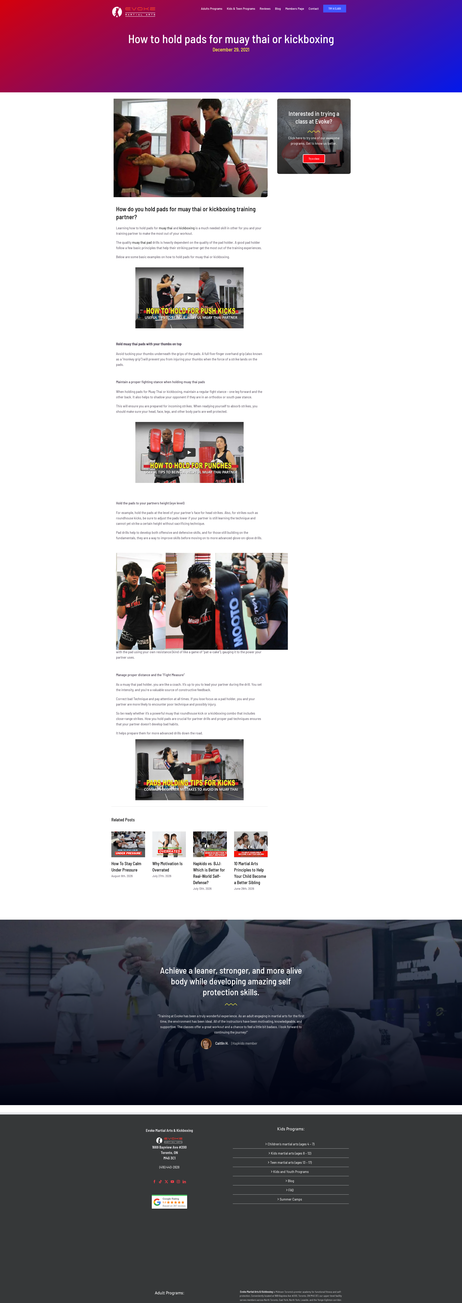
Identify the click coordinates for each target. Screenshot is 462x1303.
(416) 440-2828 (169, 1167)
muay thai (166, 228)
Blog (291, 1181)
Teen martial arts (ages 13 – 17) (291, 1162)
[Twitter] (166, 1181)
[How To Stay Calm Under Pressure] (128, 844)
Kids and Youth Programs (291, 1171)
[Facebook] (154, 1181)
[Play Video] (189, 298)
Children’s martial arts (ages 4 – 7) (291, 1144)
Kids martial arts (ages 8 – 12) (291, 1153)
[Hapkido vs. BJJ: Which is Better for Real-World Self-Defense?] (210, 844)
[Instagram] (178, 1181)
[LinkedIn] (184, 1181)
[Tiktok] (160, 1181)
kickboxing (187, 228)
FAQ (291, 1190)
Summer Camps (291, 1199)
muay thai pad (142, 242)
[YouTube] (172, 1181)
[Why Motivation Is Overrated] (169, 844)
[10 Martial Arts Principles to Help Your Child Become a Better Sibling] (251, 844)
